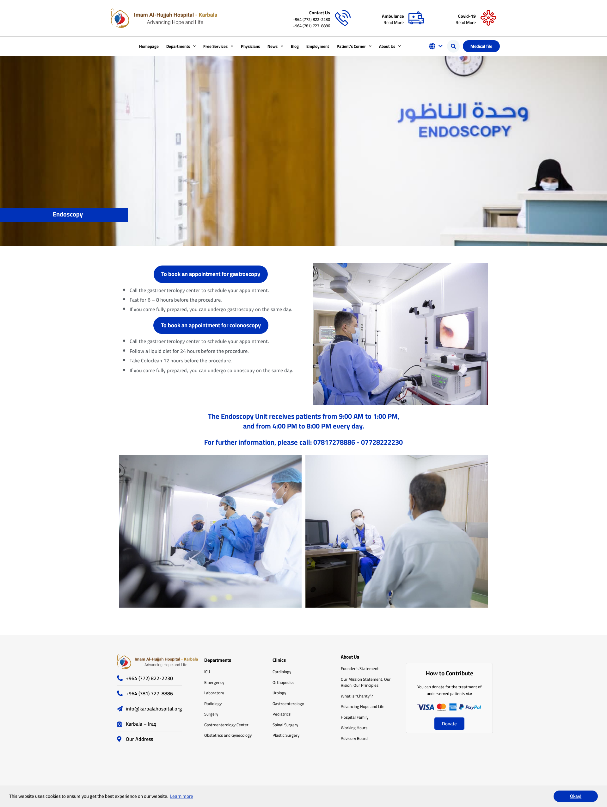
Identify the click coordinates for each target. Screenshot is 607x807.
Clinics (279, 660)
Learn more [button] (181, 796)
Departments (178, 46)
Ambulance (393, 16)
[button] (453, 46)
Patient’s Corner (351, 46)
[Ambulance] (416, 18)
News (272, 46)
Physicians (250, 46)
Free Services (215, 46)
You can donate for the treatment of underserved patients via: (449, 690)
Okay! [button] (575, 796)
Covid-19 (467, 16)
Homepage (149, 46)
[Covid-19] (488, 18)
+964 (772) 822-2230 (311, 19)
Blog (295, 46)
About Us (387, 46)
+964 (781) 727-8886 (311, 25)
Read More (393, 22)
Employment (317, 46)
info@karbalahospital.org (154, 708)
